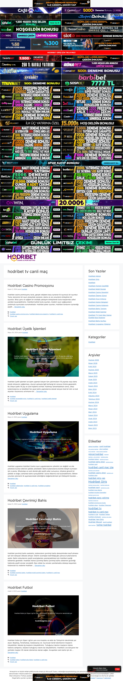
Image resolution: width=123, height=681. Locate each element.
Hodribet (13, 312)
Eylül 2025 (92, 367)
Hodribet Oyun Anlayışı (97, 299)
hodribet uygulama (44, 485)
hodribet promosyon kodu (97, 503)
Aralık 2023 (92, 422)
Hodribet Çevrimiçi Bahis (27, 500)
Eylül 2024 (92, 393)
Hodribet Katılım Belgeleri (98, 302)
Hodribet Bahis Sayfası (97, 321)
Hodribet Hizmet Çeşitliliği (98, 286)
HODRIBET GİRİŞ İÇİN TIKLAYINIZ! (61, 53)
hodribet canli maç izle (100, 467)
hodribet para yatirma (98, 498)
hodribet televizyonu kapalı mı (39, 314)
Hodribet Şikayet (95, 522)
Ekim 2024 (92, 389)
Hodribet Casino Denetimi (98, 292)
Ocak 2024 (92, 419)
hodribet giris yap (96, 478)
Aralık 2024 (92, 383)
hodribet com (110, 473)
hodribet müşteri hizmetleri (97, 492)
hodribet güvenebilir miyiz (18, 398)
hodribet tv (95, 508)
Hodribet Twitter (104, 514)
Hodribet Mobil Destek (97, 289)
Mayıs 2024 (92, 406)
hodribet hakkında (104, 485)
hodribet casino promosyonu (19, 314)
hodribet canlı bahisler (93, 470)
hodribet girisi (92, 475)
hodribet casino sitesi (97, 473)
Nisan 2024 (92, 409)
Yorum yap (13, 316)
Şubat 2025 (92, 376)
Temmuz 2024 (94, 399)
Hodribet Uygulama (23, 413)
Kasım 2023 (93, 425)
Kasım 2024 (93, 386)
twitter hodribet (103, 525)
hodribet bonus (109, 462)
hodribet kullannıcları (16, 485)
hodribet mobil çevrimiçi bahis (36, 572)
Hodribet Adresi (94, 276)
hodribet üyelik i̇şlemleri (49, 398)
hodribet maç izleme (95, 490)
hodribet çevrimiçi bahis (17, 572)
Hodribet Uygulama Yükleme (99, 324)
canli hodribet (105, 446)
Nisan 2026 (92, 363)
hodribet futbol (15, 660)
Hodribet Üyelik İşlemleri (27, 329)
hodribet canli (92, 464)
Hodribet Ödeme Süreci (97, 296)
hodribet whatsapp (94, 517)
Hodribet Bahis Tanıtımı (97, 309)
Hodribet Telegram (105, 505)
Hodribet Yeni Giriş (96, 519)
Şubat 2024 (93, 415)
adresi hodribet (93, 446)
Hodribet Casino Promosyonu (31, 286)
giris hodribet (103, 449)
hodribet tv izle (93, 514)
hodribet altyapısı (104, 459)
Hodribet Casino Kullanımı (98, 305)
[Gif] (61, 123)
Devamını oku (19, 307)
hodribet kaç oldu (105, 487)
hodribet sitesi (93, 505)
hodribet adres (104, 457)
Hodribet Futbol (20, 587)
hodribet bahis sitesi (96, 462)
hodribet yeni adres (106, 517)
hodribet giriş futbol (26, 660)
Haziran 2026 (93, 360)
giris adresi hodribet (93, 449)
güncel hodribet (95, 454)
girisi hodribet (91, 451)
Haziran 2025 (93, 370)
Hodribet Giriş (93, 279)
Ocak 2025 (92, 380)
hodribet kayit (94, 488)
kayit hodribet (107, 522)
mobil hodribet (92, 525)
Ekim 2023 (92, 428)
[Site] (30, 90)
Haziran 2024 (93, 402)
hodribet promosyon (93, 500)
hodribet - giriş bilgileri (94, 457)
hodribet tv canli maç (56, 314)
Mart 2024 (92, 412)
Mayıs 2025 (92, 373)
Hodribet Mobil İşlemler (97, 312)
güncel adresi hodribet (101, 451)
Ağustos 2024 (93, 396)
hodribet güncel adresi (93, 485)
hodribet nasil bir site (93, 495)
